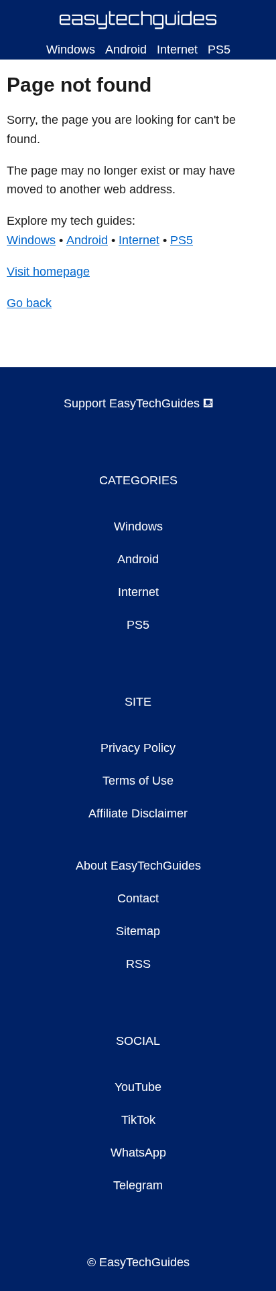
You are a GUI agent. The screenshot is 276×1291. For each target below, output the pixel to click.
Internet (177, 49)
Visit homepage (48, 271)
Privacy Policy (138, 748)
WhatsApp (138, 1152)
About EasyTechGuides (138, 865)
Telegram (138, 1185)
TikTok (138, 1119)
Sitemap (138, 931)
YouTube (138, 1087)
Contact (138, 898)
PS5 (219, 49)
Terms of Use (138, 780)
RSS (138, 964)
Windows (70, 49)
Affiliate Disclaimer (138, 813)
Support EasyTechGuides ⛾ (138, 403)
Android (126, 49)
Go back (29, 303)
